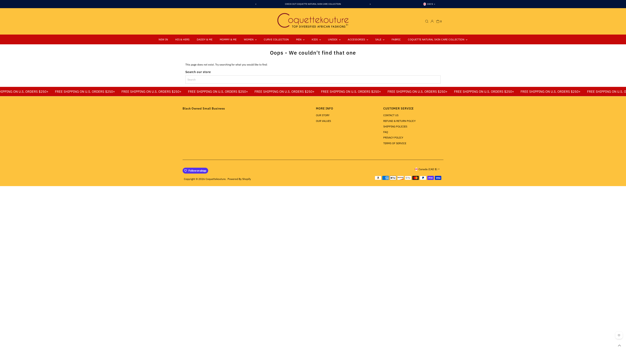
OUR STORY (322, 115)
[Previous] (256, 4)
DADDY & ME (205, 39)
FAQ (385, 132)
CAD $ (430, 4)
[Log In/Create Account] (432, 21)
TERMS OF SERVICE (394, 143)
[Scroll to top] (619, 345)
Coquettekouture (216, 179)
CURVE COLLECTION (276, 39)
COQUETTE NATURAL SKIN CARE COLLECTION (436, 39)
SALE (378, 39)
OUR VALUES (323, 121)
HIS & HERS (182, 39)
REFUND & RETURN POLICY (399, 121)
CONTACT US (390, 115)
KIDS (315, 39)
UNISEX (333, 39)
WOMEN (249, 39)
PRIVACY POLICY (393, 137)
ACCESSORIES (357, 39)
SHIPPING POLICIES (395, 126)
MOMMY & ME (228, 39)
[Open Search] (426, 21)
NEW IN (163, 39)
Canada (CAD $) (428, 169)
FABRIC (396, 39)
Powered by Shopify (239, 179)
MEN (299, 39)
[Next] (370, 4)
